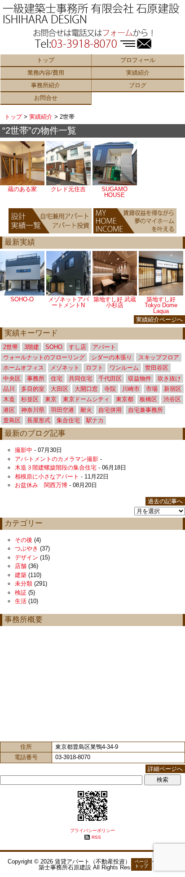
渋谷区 (172, 399)
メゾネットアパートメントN (68, 302)
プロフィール (137, 60)
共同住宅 (80, 378)
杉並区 (30, 399)
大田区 (59, 388)
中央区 (12, 378)
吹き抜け (169, 378)
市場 (152, 388)
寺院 (110, 388)
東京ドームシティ (86, 399)
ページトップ (141, 863)
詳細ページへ (165, 768)
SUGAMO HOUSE (114, 192)
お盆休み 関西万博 (41, 485)
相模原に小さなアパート (47, 476)
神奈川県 (32, 410)
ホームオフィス (23, 367)
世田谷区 (156, 367)
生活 (20, 601)
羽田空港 (62, 410)
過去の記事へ (165, 501)
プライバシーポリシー (92, 830)
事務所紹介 (45, 85)
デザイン (26, 557)
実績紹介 (138, 72)
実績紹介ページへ (159, 319)
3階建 (31, 347)
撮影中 (23, 450)
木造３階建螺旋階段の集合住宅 (56, 467)
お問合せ (45, 97)
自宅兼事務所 (145, 410)
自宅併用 (110, 410)
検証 (20, 592)
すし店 (77, 347)
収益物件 (139, 378)
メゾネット (64, 367)
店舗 (20, 566)
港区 (9, 410)
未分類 (23, 583)
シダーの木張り (111, 357)
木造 (9, 399)
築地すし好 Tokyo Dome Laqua (161, 305)
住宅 (56, 378)
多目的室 (32, 388)
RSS (96, 837)
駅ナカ (95, 420)
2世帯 (10, 347)
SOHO (53, 347)
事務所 (35, 378)
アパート (104, 347)
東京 (51, 399)
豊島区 (12, 420)
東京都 (124, 399)
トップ (45, 60)
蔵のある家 (22, 189)
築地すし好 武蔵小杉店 (114, 302)
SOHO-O (22, 299)
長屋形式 (38, 420)
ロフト (94, 367)
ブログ (137, 85)
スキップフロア (158, 357)
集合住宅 (68, 420)
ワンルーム (124, 367)
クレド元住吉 (68, 189)
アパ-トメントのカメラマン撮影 (56, 459)
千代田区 (110, 378)
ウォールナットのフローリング (44, 357)
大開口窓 (86, 388)
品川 (9, 388)
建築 (20, 575)
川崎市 (131, 388)
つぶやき (26, 548)
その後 (23, 540)
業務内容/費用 (45, 72)
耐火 (86, 410)
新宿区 (172, 388)
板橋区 (148, 399)
